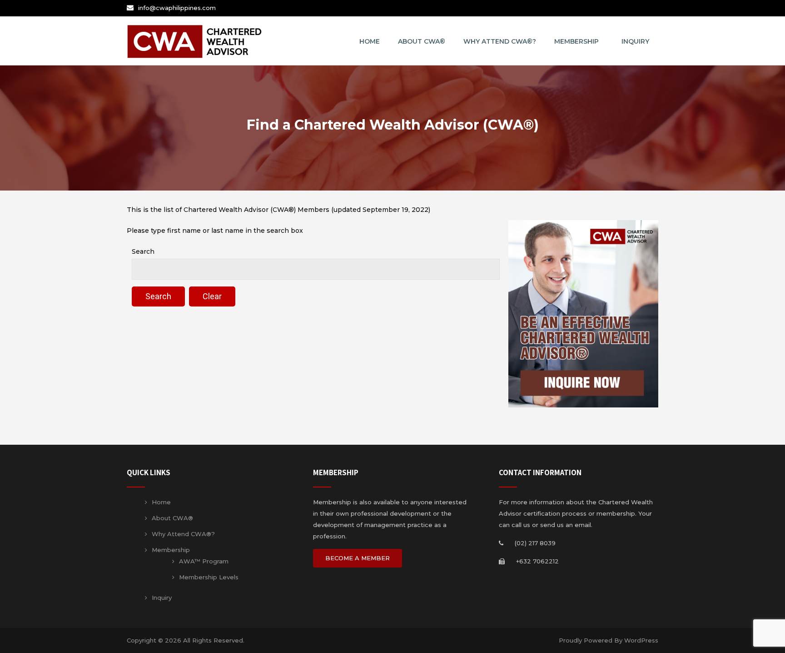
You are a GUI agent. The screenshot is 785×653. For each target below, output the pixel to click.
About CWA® (421, 41)
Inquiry (635, 41)
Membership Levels (208, 577)
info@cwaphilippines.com (177, 7)
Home (369, 41)
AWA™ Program (204, 561)
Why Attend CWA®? (499, 41)
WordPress (641, 640)
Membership (576, 41)
